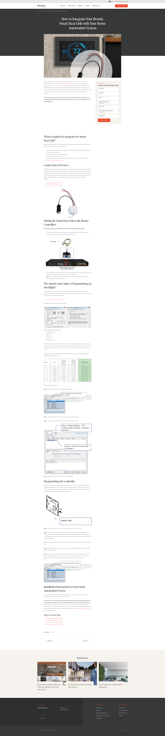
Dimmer (58, 85)
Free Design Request (123, 710)
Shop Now (125, 1)
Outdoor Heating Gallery (101, 713)
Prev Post (50, 641)
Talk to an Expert (121, 5)
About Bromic (99, 707)
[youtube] (43, 718)
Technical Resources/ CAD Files (103, 715)
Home (38, 11)
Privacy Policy (125, 730)
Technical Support (123, 713)
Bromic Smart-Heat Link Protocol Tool (54, 299)
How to (52, 632)
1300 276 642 (42, 708)
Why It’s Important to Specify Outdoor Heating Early (110, 685)
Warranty (121, 715)
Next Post (85, 641)
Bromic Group (43, 730)
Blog (41, 11)
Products (98, 710)
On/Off (53, 85)
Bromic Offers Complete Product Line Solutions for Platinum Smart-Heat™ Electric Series (48, 687)
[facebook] (40, 718)
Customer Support (119, 1)
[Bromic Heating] (41, 6)
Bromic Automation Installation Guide (54, 160)
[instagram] (37, 718)
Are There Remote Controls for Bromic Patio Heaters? (80, 685)
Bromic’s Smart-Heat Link (67, 83)
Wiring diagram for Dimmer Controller (54, 185)
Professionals (99, 718)
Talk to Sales (121, 707)
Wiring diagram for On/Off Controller (54, 183)
